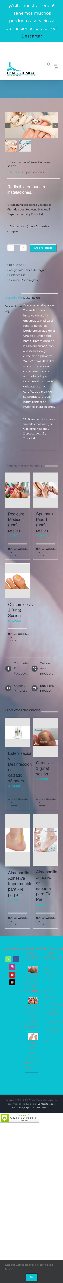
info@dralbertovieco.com (31, 48)
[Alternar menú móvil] (56, 64)
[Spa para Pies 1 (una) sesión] (45, 490)
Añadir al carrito (43, 247)
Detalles (23, 549)
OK (31, 1277)
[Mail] (12, 982)
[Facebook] (16, 959)
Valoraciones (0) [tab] (12, 309)
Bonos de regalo (34, 270)
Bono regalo (29, 280)
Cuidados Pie (16, 275)
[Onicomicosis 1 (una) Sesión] (17, 581)
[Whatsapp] (8, 959)
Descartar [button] (31, 36)
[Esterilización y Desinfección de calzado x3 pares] (17, 732)
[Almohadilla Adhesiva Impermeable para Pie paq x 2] (17, 840)
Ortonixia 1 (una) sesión (44, 768)
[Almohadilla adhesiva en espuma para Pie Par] (45, 840)
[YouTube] (12, 975)
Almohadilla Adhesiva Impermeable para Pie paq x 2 (20, 883)
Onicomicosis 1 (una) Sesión (20, 610)
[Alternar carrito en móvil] (56, 68)
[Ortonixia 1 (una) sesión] (45, 737)
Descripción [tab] (12, 297)
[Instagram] (12, 967)
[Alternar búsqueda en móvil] (49, 64)
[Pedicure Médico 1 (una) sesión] (17, 490)
